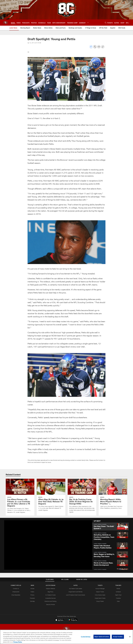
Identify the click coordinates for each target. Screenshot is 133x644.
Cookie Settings (85, 636)
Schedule (118, 591)
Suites (76, 585)
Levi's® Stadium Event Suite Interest (75, 595)
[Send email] (98, 48)
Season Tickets (100, 591)
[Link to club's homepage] (5, 22)
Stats (118, 601)
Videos (32, 591)
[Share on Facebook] (91, 48)
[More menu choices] (88, 22)
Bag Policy (50, 591)
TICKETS (100, 585)
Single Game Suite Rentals (75, 591)
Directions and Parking (50, 601)
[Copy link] (102, 46)
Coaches (118, 598)
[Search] (105, 22)
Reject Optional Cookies (102, 636)
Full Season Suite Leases (75, 588)
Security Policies (50, 604)
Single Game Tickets (100, 598)
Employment (16, 591)
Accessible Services (50, 598)
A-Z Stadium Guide (50, 595)
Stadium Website (50, 588)
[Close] (130, 637)
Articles (32, 588)
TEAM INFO (118, 585)
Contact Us (16, 588)
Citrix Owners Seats (100, 595)
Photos (32, 595)
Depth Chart (118, 595)
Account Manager (100, 588)
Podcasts (32, 598)
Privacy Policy (17, 642)
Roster (118, 588)
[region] (66, 637)
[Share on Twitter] (94, 48)
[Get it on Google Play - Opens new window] (73, 620)
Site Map (32, 601)
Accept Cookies (118, 636)
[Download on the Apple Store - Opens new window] (59, 620)
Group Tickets (100, 601)
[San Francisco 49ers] (66, 629)
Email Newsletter (16, 595)
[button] (42, 545)
